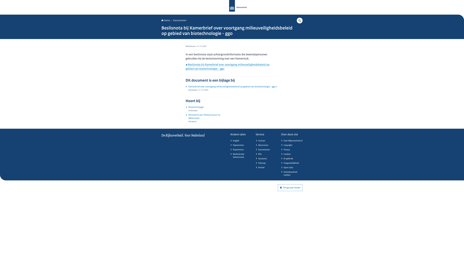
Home (167, 20)
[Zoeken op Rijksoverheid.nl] (300, 20)
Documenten (179, 20)
